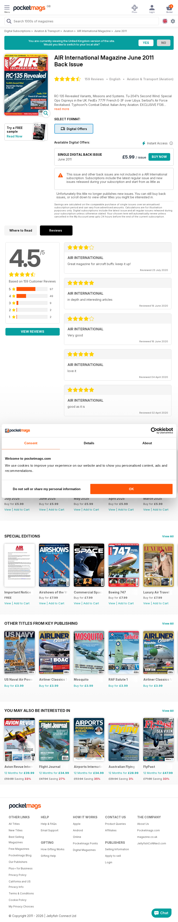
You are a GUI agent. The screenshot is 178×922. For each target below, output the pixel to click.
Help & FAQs (49, 823)
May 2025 (81, 498)
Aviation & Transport (47, 31)
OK (131, 489)
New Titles (16, 830)
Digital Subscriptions (17, 31)
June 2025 (47, 498)
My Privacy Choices (21, 906)
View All (168, 536)
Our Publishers (18, 862)
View (7, 509)
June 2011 (120, 31)
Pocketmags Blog (20, 855)
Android (78, 830)
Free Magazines (19, 848)
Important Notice (17, 592)
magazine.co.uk (147, 836)
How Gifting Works (52, 849)
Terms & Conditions (21, 893)
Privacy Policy (17, 875)
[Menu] (7, 8)
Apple (77, 823)
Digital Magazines (84, 850)
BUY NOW (159, 157)
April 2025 (117, 498)
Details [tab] (89, 443)
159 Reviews (94, 79)
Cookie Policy (17, 900)
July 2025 (12, 498)
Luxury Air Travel (156, 592)
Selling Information (117, 849)
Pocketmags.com (148, 830)
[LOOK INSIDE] (26, 114)
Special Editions (22, 536)
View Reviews (32, 331)
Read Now (14, 136)
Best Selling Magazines (16, 839)
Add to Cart (22, 509)
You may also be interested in (37, 710)
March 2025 (152, 498)
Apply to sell (113, 855)
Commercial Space (88, 592)
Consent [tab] (30, 443)
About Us (143, 823)
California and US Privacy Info (20, 884)
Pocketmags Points (85, 843)
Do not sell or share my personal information (47, 489)
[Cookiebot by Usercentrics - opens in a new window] (154, 430)
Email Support (49, 830)
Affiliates (111, 830)
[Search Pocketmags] (9, 22)
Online (77, 836)
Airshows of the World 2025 (53, 592)
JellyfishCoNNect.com (151, 843)
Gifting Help (48, 855)
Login (108, 862)
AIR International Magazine (94, 31)
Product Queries (115, 823)
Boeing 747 (117, 592)
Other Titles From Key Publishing (41, 623)
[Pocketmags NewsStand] (28, 8)
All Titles (14, 823)
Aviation (68, 31)
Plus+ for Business (21, 868)
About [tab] (147, 443)
